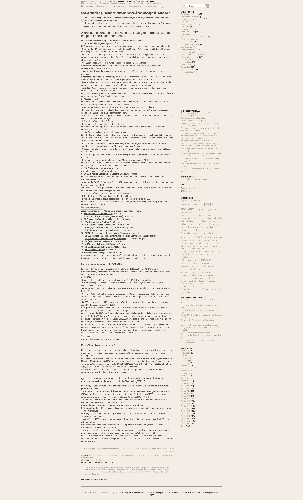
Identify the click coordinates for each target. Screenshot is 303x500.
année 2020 (185, 391)
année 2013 (185, 408)
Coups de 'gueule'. (188, 24)
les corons (198, 218)
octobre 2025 (186, 373)
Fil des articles (189, 188)
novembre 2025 (187, 370)
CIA (130, 455)
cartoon (202, 220)
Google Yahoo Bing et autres (192, 19)
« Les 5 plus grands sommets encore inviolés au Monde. (104, 448)
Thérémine (203, 245)
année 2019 (185, 393)
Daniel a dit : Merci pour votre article (195, 332)
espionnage (124, 455)
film (198, 240)
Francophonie (186, 62)
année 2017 (185, 398)
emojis (207, 243)
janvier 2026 (186, 365)
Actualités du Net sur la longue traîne (106, 492)
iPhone (197, 204)
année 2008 (185, 421)
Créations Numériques (190, 14)
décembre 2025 (187, 368)
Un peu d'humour (187, 39)
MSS (166, 455)
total (183, 426)
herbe (191, 224)
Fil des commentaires (191, 191)
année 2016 (185, 401)
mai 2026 (184, 358)
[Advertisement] (201, 89)
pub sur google (198, 275)
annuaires (206, 272)
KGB (162, 455)
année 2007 (185, 423)
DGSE (148, 455)
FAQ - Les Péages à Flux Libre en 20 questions (199, 143)
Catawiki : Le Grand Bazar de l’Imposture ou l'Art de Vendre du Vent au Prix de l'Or (201, 154)
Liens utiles (185, 34)
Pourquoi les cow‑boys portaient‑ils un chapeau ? (200, 133)
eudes (208, 237)
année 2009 (185, 418)
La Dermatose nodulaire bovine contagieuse (198, 146)
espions (116, 455)
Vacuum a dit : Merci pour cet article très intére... (200, 325)
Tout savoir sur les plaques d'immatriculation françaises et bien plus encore (199, 136)
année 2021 (185, 388)
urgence (201, 209)
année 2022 (185, 386)
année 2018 (185, 396)
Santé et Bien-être (188, 69)
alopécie (201, 224)
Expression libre (187, 42)
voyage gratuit (195, 243)
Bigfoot (184, 200)
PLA (170, 455)
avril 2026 (185, 360)
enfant (198, 237)
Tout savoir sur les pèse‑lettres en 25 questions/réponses (195, 114)
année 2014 (185, 406)
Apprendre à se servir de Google (193, 37)
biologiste (191, 220)
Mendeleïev (192, 260)
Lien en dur (185, 27)
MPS (83, 458)
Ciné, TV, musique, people (191, 54)
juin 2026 (185, 355)
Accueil (84, 1)
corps (197, 233)
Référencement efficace (190, 16)
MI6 (140, 455)
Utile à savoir (186, 64)
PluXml (215, 492)
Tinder (202, 280)
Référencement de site (190, 57)
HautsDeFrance (202, 289)
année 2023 (185, 383)
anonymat (89, 458)
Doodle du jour (187, 47)
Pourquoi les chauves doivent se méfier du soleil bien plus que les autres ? (200, 129)
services (105, 455)
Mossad (135, 455)
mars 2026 (185, 363)
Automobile (185, 67)
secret (110, 455)
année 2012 (185, 411)
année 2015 (185, 403)
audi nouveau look (202, 278)
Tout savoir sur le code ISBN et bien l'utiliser (198, 141)
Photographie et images (190, 44)
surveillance (155, 455)
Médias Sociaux (187, 72)
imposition (216, 289)
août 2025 (185, 376)
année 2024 (185, 380)
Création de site (187, 29)
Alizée (195, 266)
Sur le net (184, 21)
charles (201, 215)
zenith (195, 263)
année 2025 (185, 378)
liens (192, 215)
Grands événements (189, 49)
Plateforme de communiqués (197, 179)
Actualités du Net (95, 1)
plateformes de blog (199, 251)
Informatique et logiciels (190, 59)
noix (189, 237)
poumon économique (189, 287)
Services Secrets (95, 455)
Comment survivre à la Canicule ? (194, 118)
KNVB (195, 272)
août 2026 (185, 350)
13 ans (211, 224)
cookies (192, 280)
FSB (144, 455)
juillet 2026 (185, 353)
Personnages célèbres (189, 52)
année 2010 (185, 416)
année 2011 (185, 413)
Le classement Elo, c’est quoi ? (193, 120)
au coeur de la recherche (200, 225)
